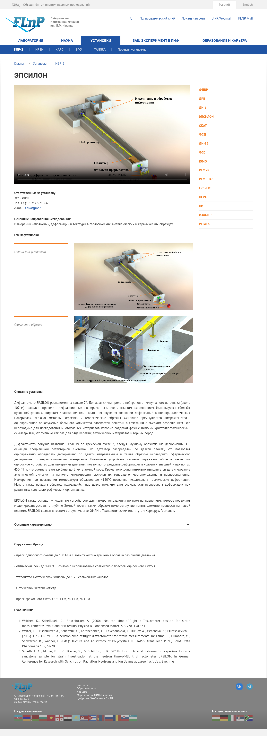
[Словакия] (125, 718)
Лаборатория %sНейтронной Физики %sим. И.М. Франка (22, 687)
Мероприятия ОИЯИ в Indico (94, 695)
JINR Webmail (221, 18)
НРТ (202, 206)
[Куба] (92, 718)
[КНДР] (84, 718)
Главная (19, 63)
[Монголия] (100, 718)
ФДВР (203, 90)
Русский (224, 4)
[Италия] (232, 718)
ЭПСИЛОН (206, 117)
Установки (100, 40)
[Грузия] (59, 718)
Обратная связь (86, 688)
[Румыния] (117, 718)
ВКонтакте (239, 686)
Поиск (130, 19)
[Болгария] (43, 718)
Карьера (82, 691)
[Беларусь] (35, 718)
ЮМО (203, 161)
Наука (67, 40)
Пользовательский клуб (157, 18)
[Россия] (109, 718)
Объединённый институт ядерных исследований (56, 4)
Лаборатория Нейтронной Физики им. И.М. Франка (64, 22)
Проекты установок (132, 49)
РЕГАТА (204, 224)
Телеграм (249, 686)
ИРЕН (39, 49)
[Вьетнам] (51, 718)
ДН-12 (204, 143)
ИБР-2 (18, 49)
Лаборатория (30, 40)
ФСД (202, 134)
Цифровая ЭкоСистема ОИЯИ (95, 698)
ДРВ (202, 99)
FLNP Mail (245, 18)
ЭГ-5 (79, 49)
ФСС (202, 152)
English (248, 4)
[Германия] (224, 718)
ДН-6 (203, 108)
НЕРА (203, 197)
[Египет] (68, 718)
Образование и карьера (224, 40)
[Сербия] (240, 718)
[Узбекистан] (133, 718)
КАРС (60, 49)
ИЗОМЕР (205, 215)
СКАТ (203, 126)
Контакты (82, 685)
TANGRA (100, 49)
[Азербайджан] (18, 718)
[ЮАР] (249, 718)
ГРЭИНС (205, 188)
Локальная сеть (193, 18)
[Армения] (26, 718)
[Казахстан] (76, 718)
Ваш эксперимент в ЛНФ (156, 40)
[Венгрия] (216, 718)
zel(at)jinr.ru (33, 208)
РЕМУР (204, 170)
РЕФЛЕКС (206, 179)
